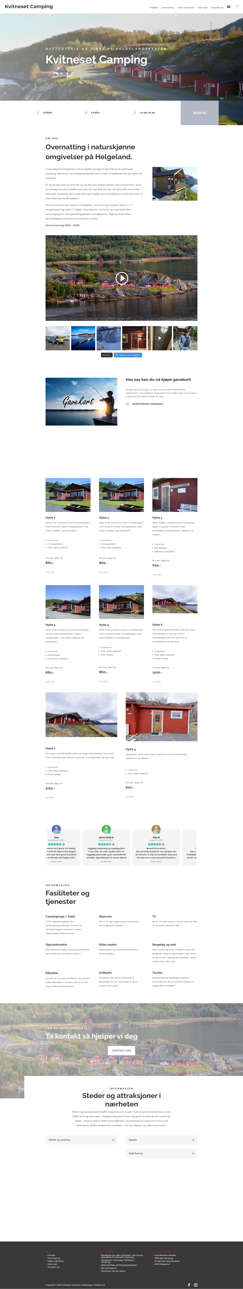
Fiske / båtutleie (186, 8)
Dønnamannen (109, 1268)
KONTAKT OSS (121, 1050)
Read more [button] (71, 861)
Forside (154, 8)
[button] (195, 848)
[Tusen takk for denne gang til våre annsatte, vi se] (58, 338)
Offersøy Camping (163, 1258)
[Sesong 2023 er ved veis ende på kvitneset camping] (185, 338)
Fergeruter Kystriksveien (167, 1261)
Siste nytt (203, 8)
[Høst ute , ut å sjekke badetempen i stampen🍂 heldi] (160, 338)
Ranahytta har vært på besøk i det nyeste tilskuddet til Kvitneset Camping (122, 1256)
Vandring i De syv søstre (113, 1271)
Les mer (50, 572)
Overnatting (167, 8)
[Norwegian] (230, 9)
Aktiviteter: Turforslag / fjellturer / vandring (118, 1261)
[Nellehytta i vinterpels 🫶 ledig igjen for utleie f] (109, 338)
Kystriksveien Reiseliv (165, 1255)
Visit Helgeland (162, 1264)
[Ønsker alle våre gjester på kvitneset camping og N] (134, 338)
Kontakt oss (217, 8)
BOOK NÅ (199, 113)
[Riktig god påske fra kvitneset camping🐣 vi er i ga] (83, 338)
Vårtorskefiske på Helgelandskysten (119, 1265)
